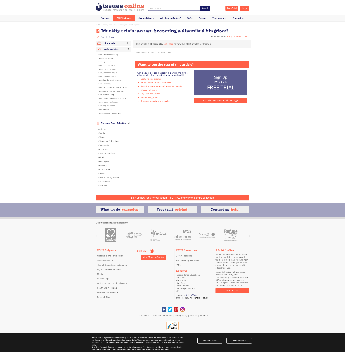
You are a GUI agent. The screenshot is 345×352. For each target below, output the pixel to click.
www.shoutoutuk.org (106, 94)
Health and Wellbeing (107, 288)
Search (204, 8)
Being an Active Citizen (238, 36)
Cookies (193, 315)
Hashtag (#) (103, 161)
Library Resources (184, 255)
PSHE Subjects (123, 18)
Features (105, 18)
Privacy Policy (181, 315)
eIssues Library (146, 18)
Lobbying (102, 165)
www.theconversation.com (108, 102)
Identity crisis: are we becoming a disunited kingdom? (121, 25)
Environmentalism (106, 153)
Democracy (103, 149)
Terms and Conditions (162, 315)
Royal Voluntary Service (108, 177)
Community (103, 145)
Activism (102, 129)
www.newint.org (105, 84)
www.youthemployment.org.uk (110, 113)
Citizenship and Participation (110, 255)
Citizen (101, 137)
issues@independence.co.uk (195, 297)
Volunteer (102, 185)
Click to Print (109, 43)
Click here (168, 43)
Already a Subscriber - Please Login (221, 100)
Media (100, 274)
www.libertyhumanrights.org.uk (110, 80)
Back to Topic (107, 37)
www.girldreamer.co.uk (107, 69)
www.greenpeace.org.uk (108, 73)
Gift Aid (101, 157)
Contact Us (238, 18)
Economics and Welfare (107, 292)
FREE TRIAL (174, 197)
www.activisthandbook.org (108, 54)
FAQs (189, 18)
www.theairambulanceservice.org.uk (112, 98)
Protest (101, 173)
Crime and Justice (105, 260)
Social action (104, 181)
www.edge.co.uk (105, 62)
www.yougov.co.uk (105, 109)
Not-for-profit (104, 169)
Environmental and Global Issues (112, 283)
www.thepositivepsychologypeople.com (113, 87)
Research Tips (103, 297)
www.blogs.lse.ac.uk (106, 58)
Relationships (103, 278)
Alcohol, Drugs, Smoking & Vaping (112, 265)
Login (245, 8)
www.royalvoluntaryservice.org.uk (111, 91)
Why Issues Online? (170, 18)
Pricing (202, 18)
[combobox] (174, 8)
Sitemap (204, 315)
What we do (232, 290)
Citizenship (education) (108, 141)
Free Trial (232, 8)
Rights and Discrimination (109, 269)
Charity (101, 133)
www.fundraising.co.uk (107, 65)
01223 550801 (192, 295)
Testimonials (219, 18)
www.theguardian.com (107, 106)
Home (98, 25)
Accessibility (143, 315)
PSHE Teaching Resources (187, 260)
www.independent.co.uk (107, 76)
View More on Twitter (153, 257)
